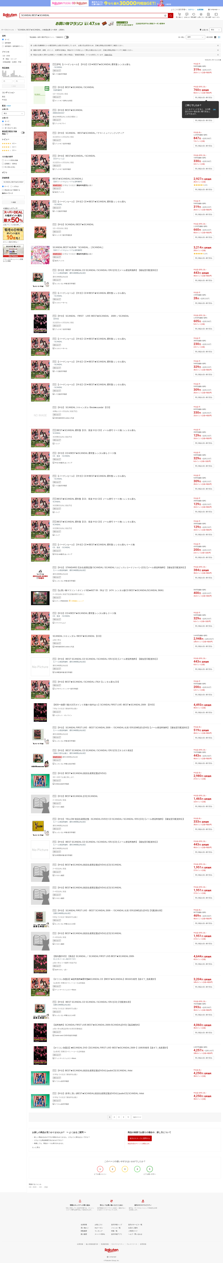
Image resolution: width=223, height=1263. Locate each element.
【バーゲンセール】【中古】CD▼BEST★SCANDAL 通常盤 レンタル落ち (91, 202)
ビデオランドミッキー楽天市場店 (66, 689)
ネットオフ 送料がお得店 (63, 101)
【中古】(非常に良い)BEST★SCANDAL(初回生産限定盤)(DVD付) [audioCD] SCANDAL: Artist (100, 1093)
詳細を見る (108, 55)
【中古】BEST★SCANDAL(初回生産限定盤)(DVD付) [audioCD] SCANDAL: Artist (94, 1070)
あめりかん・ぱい (61, 970)
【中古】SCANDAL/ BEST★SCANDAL (75, 224)
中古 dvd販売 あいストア (63, 463)
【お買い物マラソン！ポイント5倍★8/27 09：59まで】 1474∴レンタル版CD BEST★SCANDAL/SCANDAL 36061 (110, 590)
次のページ (137, 1117)
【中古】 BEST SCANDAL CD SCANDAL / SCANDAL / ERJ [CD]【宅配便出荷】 (94, 1002)
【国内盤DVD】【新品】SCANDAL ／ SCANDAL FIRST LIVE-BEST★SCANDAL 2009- (93, 956)
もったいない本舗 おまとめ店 (65, 924)
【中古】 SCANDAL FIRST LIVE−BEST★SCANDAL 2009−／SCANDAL (93, 316)
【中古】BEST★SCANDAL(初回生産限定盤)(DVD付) (81, 773)
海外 (9, 106)
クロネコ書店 (59, 807)
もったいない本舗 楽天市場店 (65, 283)
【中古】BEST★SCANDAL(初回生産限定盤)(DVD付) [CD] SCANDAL (89, 865)
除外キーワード (7, 193)
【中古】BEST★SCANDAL (70, 110)
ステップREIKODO (61, 601)
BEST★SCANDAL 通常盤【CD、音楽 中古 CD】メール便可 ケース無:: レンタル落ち (96, 430)
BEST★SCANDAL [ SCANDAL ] (68, 179)
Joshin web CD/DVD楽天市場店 (66, 1035)
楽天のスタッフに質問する (140, 1138)
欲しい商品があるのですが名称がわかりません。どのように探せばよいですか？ (62, 1137)
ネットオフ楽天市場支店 (63, 235)
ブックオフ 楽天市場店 (63, 144)
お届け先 (5, 109)
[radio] (3, 39)
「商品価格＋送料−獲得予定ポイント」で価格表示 (45, 37)
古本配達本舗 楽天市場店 (63, 672)
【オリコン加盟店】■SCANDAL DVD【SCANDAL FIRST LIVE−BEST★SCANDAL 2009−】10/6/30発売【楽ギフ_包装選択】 (111, 1048)
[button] (214, 10)
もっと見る (36, 1147)
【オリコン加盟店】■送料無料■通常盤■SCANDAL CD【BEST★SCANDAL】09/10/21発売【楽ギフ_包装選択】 (105, 979)
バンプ (57, 444)
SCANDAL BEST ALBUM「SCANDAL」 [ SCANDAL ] (78, 247)
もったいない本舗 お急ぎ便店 (65, 764)
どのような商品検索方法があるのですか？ (48, 1140)
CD (40, 1187)
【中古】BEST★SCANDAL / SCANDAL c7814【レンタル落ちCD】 (88, 682)
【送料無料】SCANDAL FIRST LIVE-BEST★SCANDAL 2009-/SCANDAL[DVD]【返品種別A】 (97, 1025)
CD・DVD (32, 1187)
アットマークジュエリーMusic (65, 990)
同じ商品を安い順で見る (203, 97)
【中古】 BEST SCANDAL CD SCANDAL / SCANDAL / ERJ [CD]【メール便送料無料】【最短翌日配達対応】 (108, 270)
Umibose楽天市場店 (62, 784)
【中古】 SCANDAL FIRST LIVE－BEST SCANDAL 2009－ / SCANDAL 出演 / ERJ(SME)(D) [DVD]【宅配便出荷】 (110, 910)
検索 (14, 86)
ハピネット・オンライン (63, 715)
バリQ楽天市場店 (61, 74)
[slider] (2, 77)
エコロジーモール (61, 303)
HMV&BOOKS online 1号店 (64, 418)
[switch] (23, 133)
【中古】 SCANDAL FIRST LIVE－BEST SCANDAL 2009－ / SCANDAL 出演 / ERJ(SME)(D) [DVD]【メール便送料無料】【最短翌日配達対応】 (123, 727)
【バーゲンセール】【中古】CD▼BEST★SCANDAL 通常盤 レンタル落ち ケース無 (96, 545)
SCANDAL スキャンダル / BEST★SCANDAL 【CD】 (77, 636)
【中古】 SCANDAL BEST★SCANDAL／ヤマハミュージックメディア (90, 133)
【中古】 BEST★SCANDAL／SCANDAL (76, 156)
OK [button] (214, 110)
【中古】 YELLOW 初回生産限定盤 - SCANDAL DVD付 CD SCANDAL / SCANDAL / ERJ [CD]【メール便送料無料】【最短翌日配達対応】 (121, 819)
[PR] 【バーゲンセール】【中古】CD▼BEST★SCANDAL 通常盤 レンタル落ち (93, 64)
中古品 (4, 100)
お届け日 (5, 118)
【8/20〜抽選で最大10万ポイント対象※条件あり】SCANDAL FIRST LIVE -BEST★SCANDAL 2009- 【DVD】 (104, 705)
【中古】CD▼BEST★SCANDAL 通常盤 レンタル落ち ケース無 (86, 453)
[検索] (170, 15)
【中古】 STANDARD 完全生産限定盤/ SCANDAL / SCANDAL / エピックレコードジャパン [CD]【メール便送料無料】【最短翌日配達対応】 (122, 567)
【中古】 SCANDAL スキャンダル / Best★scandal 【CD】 (84, 407)
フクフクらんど (60, 623)
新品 (3, 97)
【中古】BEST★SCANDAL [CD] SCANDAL (77, 796)
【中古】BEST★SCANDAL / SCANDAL (75, 87)
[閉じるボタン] (218, 45)
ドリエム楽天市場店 (62, 1081)
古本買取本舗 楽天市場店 (63, 855)
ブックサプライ (60, 123)
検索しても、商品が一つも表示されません (48, 1143)
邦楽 (46, 1187)
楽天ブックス (59, 192)
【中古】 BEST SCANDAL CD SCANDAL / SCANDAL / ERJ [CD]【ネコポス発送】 (95, 750)
